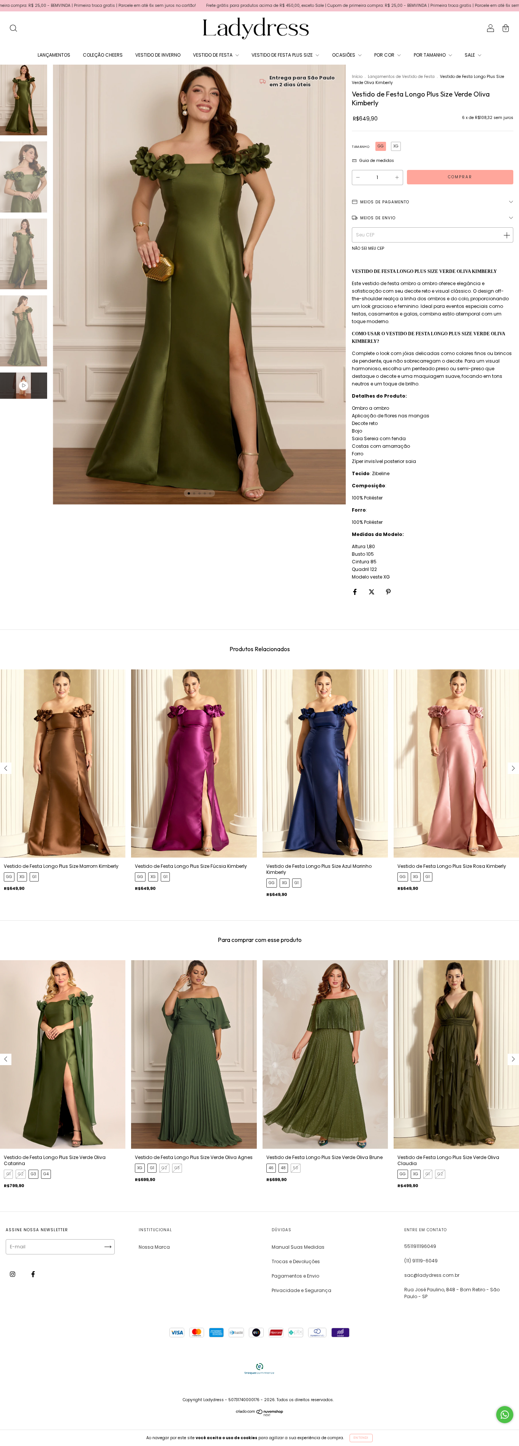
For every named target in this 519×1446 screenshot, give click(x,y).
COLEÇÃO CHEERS (103, 55)
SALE (470, 55)
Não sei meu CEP (368, 248)
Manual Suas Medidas (298, 1247)
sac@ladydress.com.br (431, 1275)
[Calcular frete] (506, 235)
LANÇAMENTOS (54, 55)
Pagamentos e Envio (295, 1276)
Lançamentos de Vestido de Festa (401, 76)
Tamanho (361, 147)
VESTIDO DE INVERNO (157, 55)
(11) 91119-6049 (421, 1260)
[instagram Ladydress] (13, 1274)
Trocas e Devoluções (296, 1261)
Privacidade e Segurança (301, 1290)
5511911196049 (420, 1246)
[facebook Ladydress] (33, 1274)
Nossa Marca (154, 1247)
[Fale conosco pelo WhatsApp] (504, 1414)
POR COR (385, 55)
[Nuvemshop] (259, 1414)
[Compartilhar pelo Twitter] (372, 591)
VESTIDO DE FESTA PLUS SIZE (283, 55)
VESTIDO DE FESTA (213, 55)
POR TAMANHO (430, 55)
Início (357, 76)
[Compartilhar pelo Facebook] (355, 591)
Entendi (361, 1438)
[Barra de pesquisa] (13, 29)
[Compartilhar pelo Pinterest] (388, 591)
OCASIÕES (344, 55)
